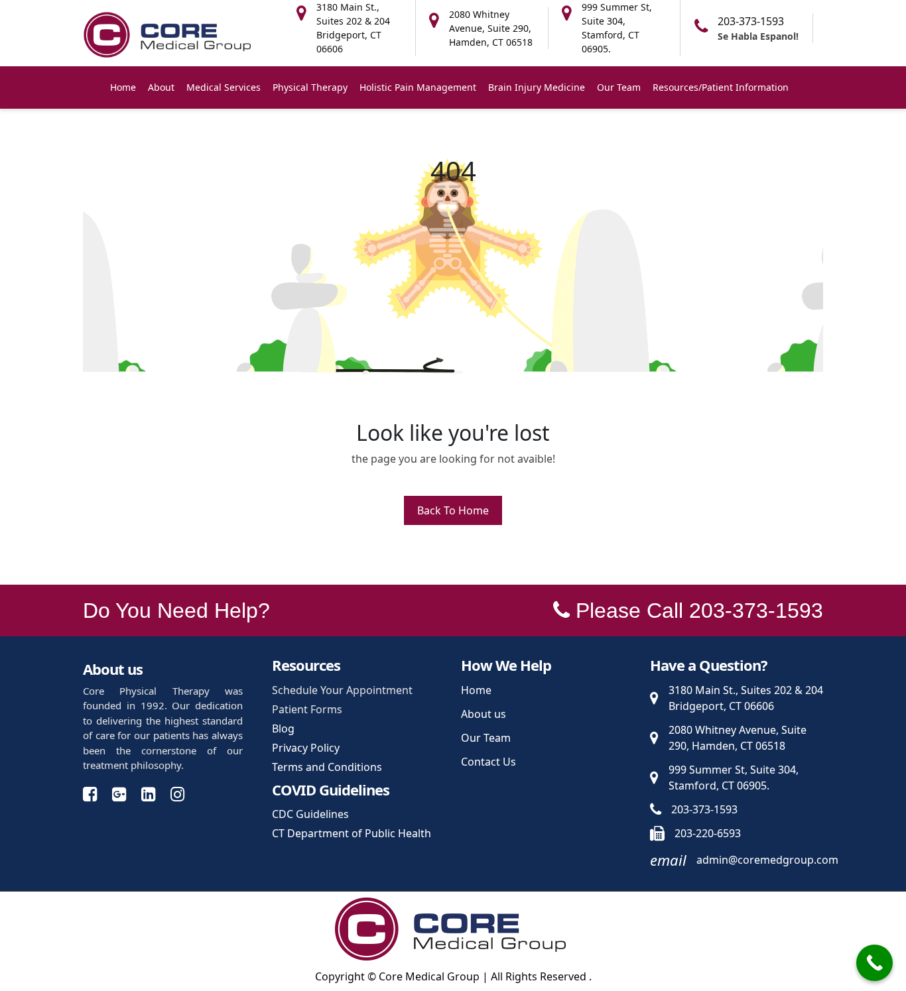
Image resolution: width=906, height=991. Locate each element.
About (161, 87)
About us (483, 714)
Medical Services (223, 87)
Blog (283, 728)
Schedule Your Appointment (342, 690)
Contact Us (488, 761)
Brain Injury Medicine (536, 87)
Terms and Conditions (327, 767)
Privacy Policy (306, 747)
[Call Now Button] (874, 963)
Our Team (619, 87)
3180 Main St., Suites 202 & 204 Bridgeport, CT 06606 (746, 698)
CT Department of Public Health (351, 833)
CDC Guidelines (310, 814)
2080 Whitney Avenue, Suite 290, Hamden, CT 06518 (738, 738)
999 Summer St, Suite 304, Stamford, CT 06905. (734, 777)
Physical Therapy (310, 87)
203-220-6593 (708, 833)
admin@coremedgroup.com (767, 859)
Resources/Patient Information (721, 87)
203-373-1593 (751, 21)
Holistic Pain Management (417, 87)
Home (123, 87)
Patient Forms (307, 709)
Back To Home (453, 510)
